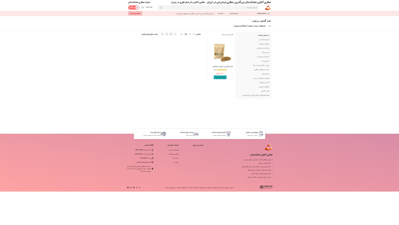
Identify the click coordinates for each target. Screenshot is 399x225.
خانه (269, 25)
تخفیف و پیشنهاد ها (135, 13)
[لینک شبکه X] (136, 187)
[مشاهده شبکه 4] (162, 34)
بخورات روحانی (264, 44)
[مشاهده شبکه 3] (167, 34)
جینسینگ (265, 52)
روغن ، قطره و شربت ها (261, 65)
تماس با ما (220, 13)
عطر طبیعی (265, 74)
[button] (220, 77)
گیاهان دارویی (264, 86)
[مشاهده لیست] (175, 34)
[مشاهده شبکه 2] (171, 34)
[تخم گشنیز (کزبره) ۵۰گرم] (220, 51)
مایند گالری (265, 91)
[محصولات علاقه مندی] (143, 7)
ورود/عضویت (149, 7)
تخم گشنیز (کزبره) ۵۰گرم (223, 66)
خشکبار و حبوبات (263, 56)
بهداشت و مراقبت (262, 48)
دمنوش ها (265, 61)
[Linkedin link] (131, 187)
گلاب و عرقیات (264, 82)
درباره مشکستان (234, 13)
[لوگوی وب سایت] (268, 8)
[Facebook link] (140, 187)
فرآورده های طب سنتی (261, 78)
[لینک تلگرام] (128, 187)
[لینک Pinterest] (133, 187)
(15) (215, 70)
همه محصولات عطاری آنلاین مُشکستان (255, 95)
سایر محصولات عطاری (261, 69)
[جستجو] (160, 7)
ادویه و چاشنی (264, 39)
